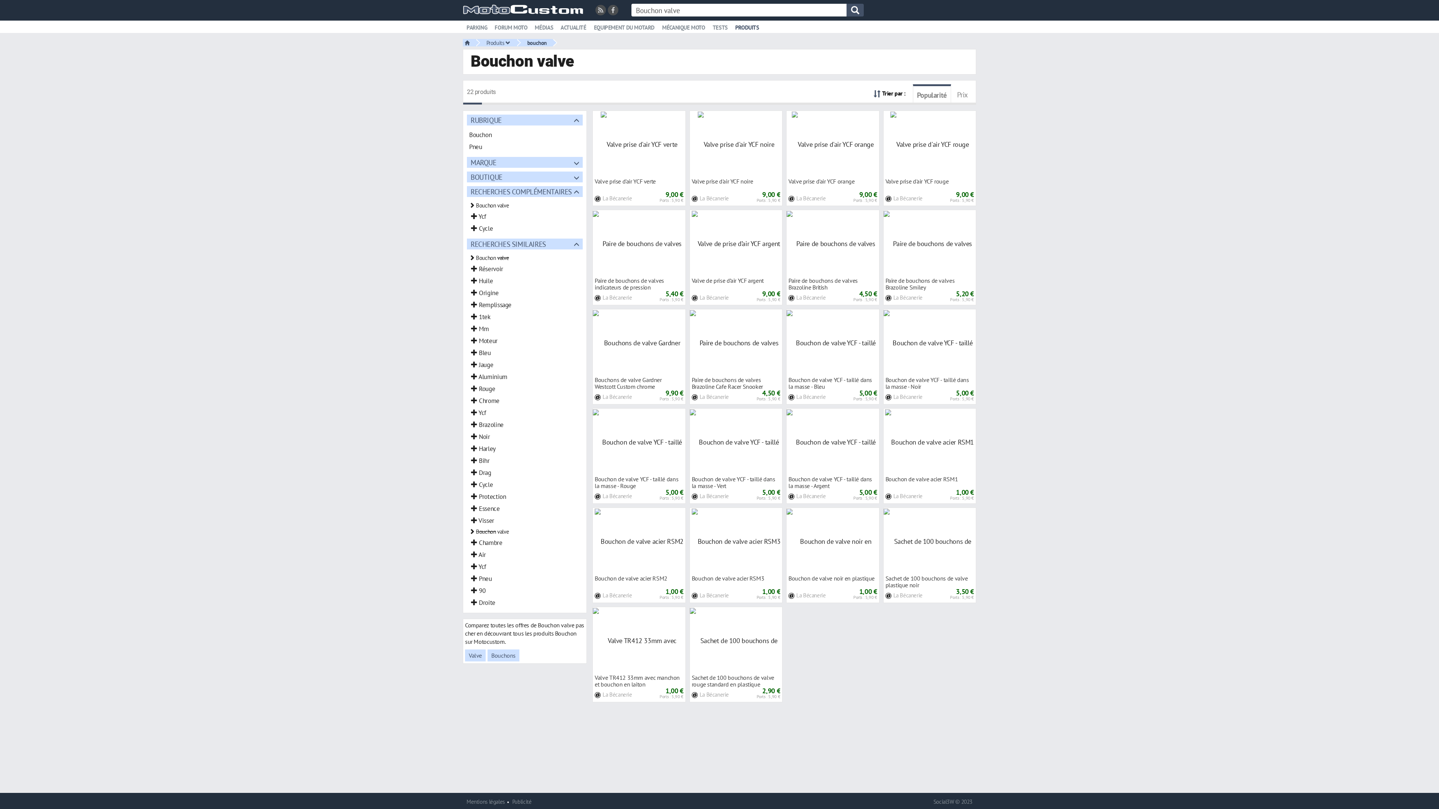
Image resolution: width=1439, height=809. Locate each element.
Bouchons (503, 655)
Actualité (573, 27)
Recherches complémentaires (521, 191)
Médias (544, 27)
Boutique (487, 177)
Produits (747, 27)
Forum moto (511, 27)
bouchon (537, 42)
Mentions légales (486, 802)
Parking (477, 27)
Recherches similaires (508, 244)
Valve (475, 655)
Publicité (522, 802)
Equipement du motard (624, 27)
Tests (720, 27)
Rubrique (486, 120)
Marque (484, 162)
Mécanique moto (683, 27)
